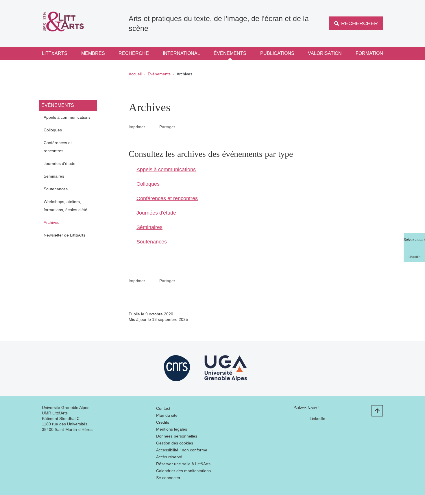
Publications (277, 53)
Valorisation (325, 53)
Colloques (53, 130)
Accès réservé (169, 457)
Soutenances (56, 189)
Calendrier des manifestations (183, 470)
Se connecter (168, 477)
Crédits (162, 422)
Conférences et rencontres (58, 146)
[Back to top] (377, 410)
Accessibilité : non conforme (181, 450)
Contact (163, 408)
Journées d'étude (59, 163)
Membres (93, 53)
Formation (369, 53)
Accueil (135, 74)
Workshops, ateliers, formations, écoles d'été (65, 205)
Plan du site (167, 415)
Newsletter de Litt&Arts (64, 235)
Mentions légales (171, 429)
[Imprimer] (152, 127)
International (181, 53)
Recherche (134, 53)
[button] (182, 126)
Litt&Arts (54, 53)
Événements (230, 53)
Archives (51, 222)
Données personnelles (176, 436)
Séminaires (54, 176)
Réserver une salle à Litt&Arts (183, 463)
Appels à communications (67, 117)
